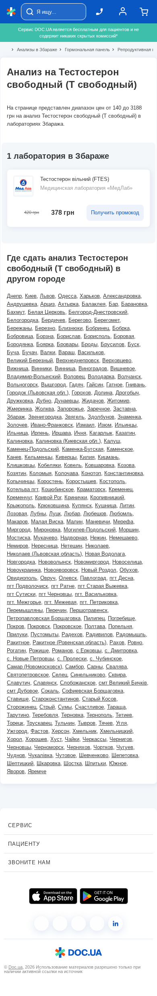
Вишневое (122, 368)
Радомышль (131, 634)
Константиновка (123, 473)
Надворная (73, 538)
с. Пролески (72, 659)
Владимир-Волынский (33, 377)
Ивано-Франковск (52, 425)
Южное (117, 763)
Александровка (121, 296)
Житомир (118, 401)
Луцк (55, 513)
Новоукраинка (24, 570)
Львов (47, 296)
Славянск (45, 683)
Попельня (120, 626)
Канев (14, 457)
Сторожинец (21, 707)
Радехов (72, 634)
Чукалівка (40, 755)
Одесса (67, 296)
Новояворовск (61, 570)
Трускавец (39, 723)
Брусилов (112, 344)
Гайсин (95, 385)
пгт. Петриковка (99, 602)
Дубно (43, 401)
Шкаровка (48, 763)
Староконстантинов (55, 699)
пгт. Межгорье (24, 602)
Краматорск (91, 489)
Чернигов (120, 739)
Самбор (74, 667)
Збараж (16, 417)
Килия (87, 457)
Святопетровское (28, 675)
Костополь (112, 481)
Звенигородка (45, 417)
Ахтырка (68, 304)
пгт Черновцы (55, 594)
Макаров (17, 522)
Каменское (120, 449)
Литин (127, 505)
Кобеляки (49, 465)
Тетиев (124, 715)
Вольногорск (22, 385)
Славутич (18, 683)
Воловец (74, 377)
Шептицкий (20, 763)
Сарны (95, 667)
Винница (65, 368)
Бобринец (97, 328)
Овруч (48, 578)
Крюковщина (53, 505)
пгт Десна (121, 578)
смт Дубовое (22, 691)
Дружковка (20, 401)
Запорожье (70, 409)
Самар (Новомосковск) (34, 667)
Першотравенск (88, 610)
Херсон (60, 731)
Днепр (14, 296)
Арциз (47, 304)
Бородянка (20, 344)
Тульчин (64, 723)
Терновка (72, 715)
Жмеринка (19, 409)
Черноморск (49, 747)
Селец (59, 675)
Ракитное (18, 642)
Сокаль (50, 691)
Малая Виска (47, 522)
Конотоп (91, 473)
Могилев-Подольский (90, 530)
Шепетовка (125, 755)
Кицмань (108, 457)
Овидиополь (22, 578)
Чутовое (66, 755)
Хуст (56, 739)
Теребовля (45, 715)
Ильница (17, 433)
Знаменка (129, 417)
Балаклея (93, 304)
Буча (13, 352)
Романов (62, 650)
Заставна (124, 409)
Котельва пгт (22, 489)
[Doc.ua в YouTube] (97, 923)
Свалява (116, 667)
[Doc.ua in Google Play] (104, 896)
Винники (41, 368)
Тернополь (99, 715)
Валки (47, 352)
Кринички (75, 497)
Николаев (97, 546)
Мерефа (123, 522)
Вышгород (53, 385)
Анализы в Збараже (33, 49)
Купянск (82, 505)
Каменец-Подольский (33, 449)
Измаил (85, 425)
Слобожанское (77, 683)
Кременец (120, 489)
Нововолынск (54, 562)
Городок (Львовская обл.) (37, 393)
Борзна (45, 336)
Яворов (16, 771)
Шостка (73, 763)
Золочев (17, 425)
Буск (133, 344)
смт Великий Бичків (123, 683)
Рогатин (16, 650)
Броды (89, 344)
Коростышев (81, 481)
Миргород (19, 530)
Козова (126, 465)
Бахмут (16, 312)
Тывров (86, 723)
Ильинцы (125, 425)
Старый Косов (99, 699)
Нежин (98, 538)
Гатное (114, 385)
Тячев (106, 723)
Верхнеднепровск (77, 360)
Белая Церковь (46, 312)
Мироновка (47, 530)
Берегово (79, 320)
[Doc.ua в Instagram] (60, 923)
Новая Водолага (105, 554)
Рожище (39, 650)
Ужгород (17, 731)
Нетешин (71, 546)
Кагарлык (100, 433)
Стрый (47, 707)
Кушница (105, 505)
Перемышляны (25, 610)
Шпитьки (95, 763)
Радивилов (99, 634)
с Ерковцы (88, 650)
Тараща (116, 707)
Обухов (129, 570)
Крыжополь (21, 505)
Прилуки (17, 634)
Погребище (121, 618)
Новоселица (127, 562)
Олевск (68, 578)
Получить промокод (115, 213)
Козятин (16, 473)
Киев (31, 296)
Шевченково (93, 755)
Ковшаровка (99, 465)
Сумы (65, 707)
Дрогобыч (127, 393)
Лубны (38, 513)
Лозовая (17, 513)
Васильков (91, 352)
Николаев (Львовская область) (44, 554)
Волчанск (129, 377)
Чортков (103, 747)
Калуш (112, 441)
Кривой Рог (48, 497)
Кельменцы (38, 457)
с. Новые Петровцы (30, 659)
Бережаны (19, 328)
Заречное (98, 409)
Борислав (69, 336)
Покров (15, 626)
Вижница (17, 368)
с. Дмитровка (121, 650)
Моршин (128, 530)
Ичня (80, 433)
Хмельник (84, 731)
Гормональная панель (84, 49)
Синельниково (87, 675)
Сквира (117, 675)
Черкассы (94, 739)
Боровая (124, 336)
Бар (113, 304)
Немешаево (123, 538)
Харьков (90, 296)
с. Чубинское (106, 659)
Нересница (44, 546)
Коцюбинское (57, 489)
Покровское (67, 626)
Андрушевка (22, 304)
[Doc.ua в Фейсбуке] (41, 923)
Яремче (37, 771)
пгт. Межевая (60, 602)
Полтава (95, 626)
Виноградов (92, 368)
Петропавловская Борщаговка (44, 618)
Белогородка (22, 320)
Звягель (75, 417)
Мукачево (45, 538)
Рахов (116, 642)
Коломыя (40, 473)
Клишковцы (21, 465)
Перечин (56, 610)
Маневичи (98, 522)
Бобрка (121, 328)
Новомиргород (91, 562)
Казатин (125, 433)
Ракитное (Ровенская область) (69, 642)
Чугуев (124, 747)
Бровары (67, 344)
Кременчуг (19, 497)
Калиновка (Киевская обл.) (68, 441)
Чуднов (16, 755)
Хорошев (36, 739)
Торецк (15, 723)
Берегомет (107, 320)
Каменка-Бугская (82, 449)
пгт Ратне (62, 586)
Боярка (45, 344)
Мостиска (18, 538)
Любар (72, 513)
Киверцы (66, 457)
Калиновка (20, 441)
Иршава (61, 433)
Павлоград (93, 578)
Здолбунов (101, 417)
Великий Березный (30, 360)
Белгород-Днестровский (97, 312)
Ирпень (40, 433)
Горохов (81, 393)
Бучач (29, 352)
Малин (74, 522)
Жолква (44, 409)
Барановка (134, 304)
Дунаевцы (66, 401)
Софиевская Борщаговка (92, 691)
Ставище (18, 699)
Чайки (72, 739)
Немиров (17, 546)
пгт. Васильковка (95, 594)
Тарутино (18, 715)
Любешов (94, 513)
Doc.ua (15, 967)
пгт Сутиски (21, 594)
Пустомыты (44, 634)
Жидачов (93, 401)
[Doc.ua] (11, 12)
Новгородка (21, 562)
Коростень (50, 481)
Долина (103, 393)
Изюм (105, 425)
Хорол (14, 739)
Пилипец (94, 618)
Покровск (38, 626)
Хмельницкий (116, 731)
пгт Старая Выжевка (102, 586)
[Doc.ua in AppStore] (53, 896)
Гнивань (135, 385)
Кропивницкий (107, 497)
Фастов (39, 731)
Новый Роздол (98, 570)
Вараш (66, 352)
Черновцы (19, 747)
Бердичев (53, 320)
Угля (121, 723)
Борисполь (97, 336)
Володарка (101, 377)
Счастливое (89, 707)
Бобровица (20, 336)
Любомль (120, 513)
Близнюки (70, 328)
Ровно (135, 642)
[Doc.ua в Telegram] (78, 923)
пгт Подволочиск (27, 586)
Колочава (66, 473)
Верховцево (116, 360)
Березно (45, 328)
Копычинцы (20, 481)
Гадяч (76, 385)
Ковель (73, 465)
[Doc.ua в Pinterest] (115, 923)
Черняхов (78, 747)
